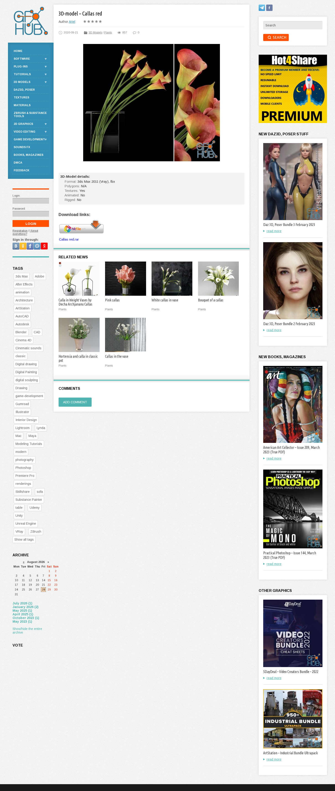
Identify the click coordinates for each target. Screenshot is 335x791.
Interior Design (26, 420)
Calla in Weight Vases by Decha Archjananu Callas (75, 302)
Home (18, 51)
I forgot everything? (25, 232)
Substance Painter (28, 499)
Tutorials (22, 74)
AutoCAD (22, 316)
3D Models (95, 32)
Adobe (39, 276)
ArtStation (22, 308)
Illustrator (22, 412)
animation (22, 292)
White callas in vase (165, 300)
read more (274, 231)
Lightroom (22, 428)
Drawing (21, 388)
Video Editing (24, 131)
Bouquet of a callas (210, 300)
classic (20, 356)
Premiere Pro (24, 476)
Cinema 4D (23, 340)
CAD (37, 332)
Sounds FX (22, 147)
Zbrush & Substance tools (30, 114)
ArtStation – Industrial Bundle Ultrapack (290, 753)
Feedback (21, 170)
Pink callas (112, 300)
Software (22, 58)
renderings (23, 483)
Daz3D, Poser (24, 89)
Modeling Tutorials (28, 444)
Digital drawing (26, 364)
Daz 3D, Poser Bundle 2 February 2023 (289, 324)
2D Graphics (23, 124)
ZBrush (35, 531)
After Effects (24, 284)
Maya (32, 436)
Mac (18, 436)
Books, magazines (28, 155)
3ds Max (21, 276)
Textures (21, 97)
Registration (20, 230)
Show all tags (24, 539)
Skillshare (22, 491)
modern (20, 452)
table (19, 507)
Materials (22, 105)
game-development (29, 396)
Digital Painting (26, 372)
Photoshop (23, 468)
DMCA (18, 162)
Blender (21, 332)
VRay (19, 531)
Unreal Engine (25, 523)
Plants (108, 32)
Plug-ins (21, 66)
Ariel (72, 21)
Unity (19, 515)
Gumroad (22, 404)
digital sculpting (26, 380)
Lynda (41, 428)
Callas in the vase (116, 356)
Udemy (35, 507)
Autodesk (22, 324)
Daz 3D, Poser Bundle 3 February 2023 (289, 225)
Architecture (24, 300)
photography (24, 460)
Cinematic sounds (28, 348)
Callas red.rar (69, 239)
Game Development (29, 139)
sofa (40, 491)
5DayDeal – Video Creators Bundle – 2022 (290, 672)
